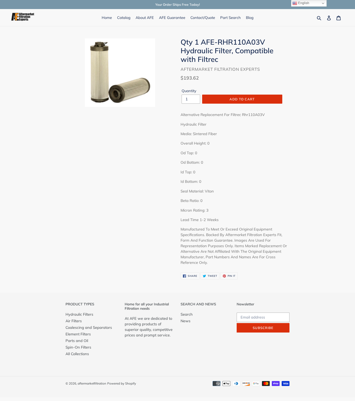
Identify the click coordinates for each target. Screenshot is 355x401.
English (303, 3)
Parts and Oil (77, 340)
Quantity (189, 90)
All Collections (77, 353)
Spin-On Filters (78, 347)
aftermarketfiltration (92, 383)
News (185, 321)
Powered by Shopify (121, 383)
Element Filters (78, 334)
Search (187, 314)
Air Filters (74, 321)
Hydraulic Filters (79, 314)
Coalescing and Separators (89, 327)
